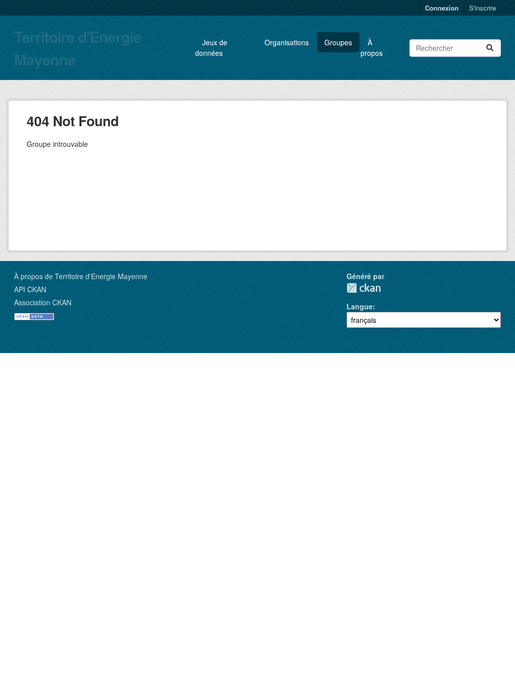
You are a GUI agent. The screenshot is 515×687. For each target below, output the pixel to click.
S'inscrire (482, 8)
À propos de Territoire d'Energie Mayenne (80, 276)
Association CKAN (42, 302)
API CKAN (30, 289)
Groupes (338, 42)
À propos (372, 47)
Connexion (442, 8)
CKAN (364, 288)
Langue (360, 306)
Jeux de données (211, 47)
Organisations (287, 42)
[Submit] (490, 48)
